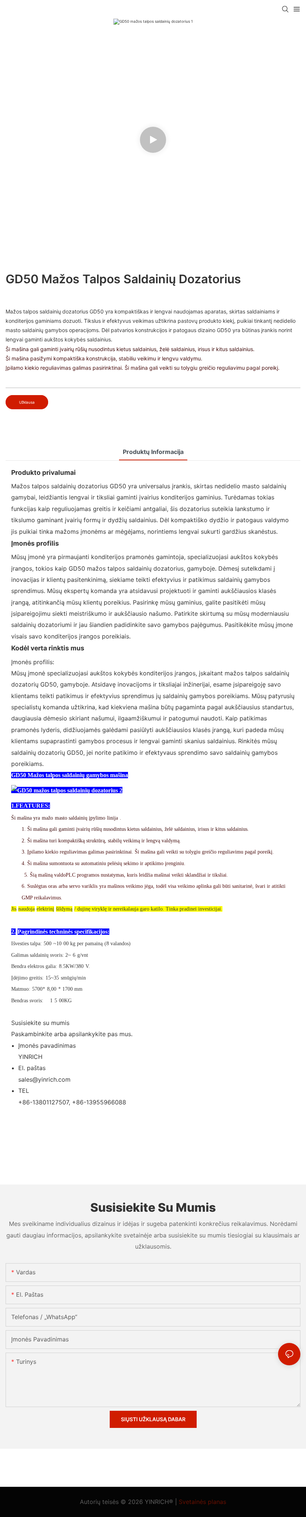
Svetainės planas (202, 1501)
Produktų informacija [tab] (153, 451)
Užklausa (27, 402)
